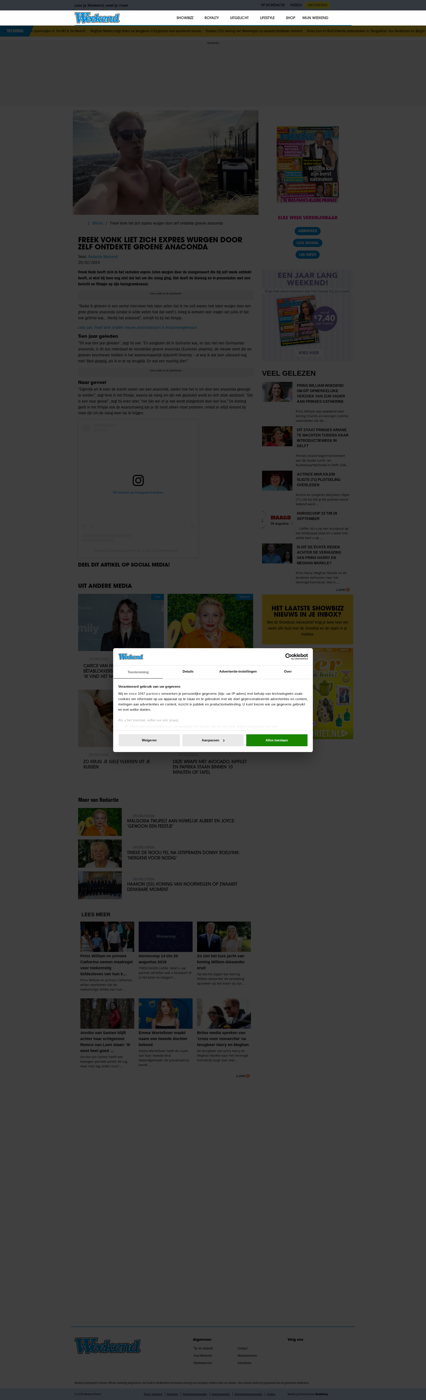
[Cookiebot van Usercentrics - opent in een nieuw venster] (288, 656)
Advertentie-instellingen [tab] (238, 671)
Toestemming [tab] (138, 672)
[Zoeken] (347, 18)
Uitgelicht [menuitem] (239, 18)
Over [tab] (288, 671)
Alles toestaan (277, 740)
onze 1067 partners (144, 693)
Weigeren (149, 740)
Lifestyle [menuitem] (267, 18)
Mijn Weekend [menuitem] (315, 18)
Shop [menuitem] (290, 18)
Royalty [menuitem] (212, 18)
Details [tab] (188, 671)
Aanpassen (210, 740)
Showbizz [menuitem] (185, 18)
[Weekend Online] (97, 17)
